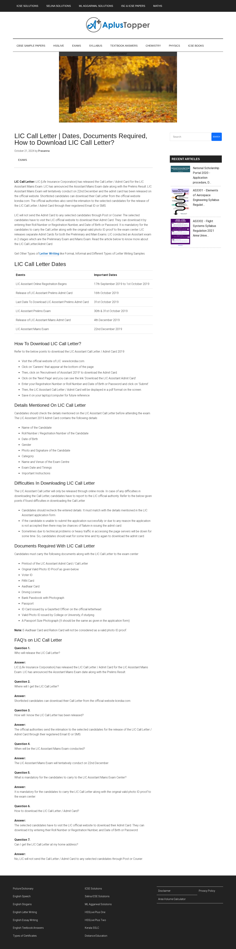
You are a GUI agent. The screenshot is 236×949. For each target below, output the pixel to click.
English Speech (22, 896)
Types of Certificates (25, 935)
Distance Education (96, 935)
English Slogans (22, 904)
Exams (22, 159)
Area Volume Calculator (172, 899)
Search (216, 137)
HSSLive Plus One (95, 912)
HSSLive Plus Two (95, 920)
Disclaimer (164, 890)
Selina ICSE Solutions (97, 896)
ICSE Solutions (93, 888)
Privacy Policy (207, 890)
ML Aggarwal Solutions (98, 904)
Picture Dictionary (23, 888)
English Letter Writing (25, 912)
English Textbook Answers (28, 927)
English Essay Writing (25, 920)
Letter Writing (49, 253)
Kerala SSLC (92, 927)
